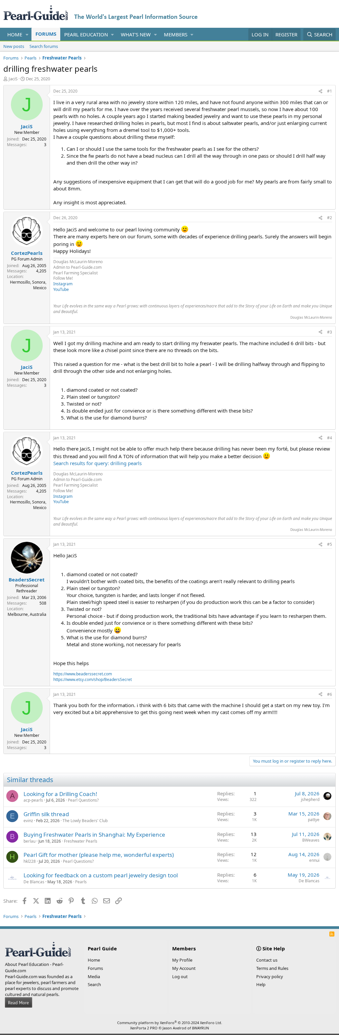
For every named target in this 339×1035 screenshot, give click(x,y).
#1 (329, 91)
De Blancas (34, 882)
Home (14, 34)
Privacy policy (269, 976)
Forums (45, 33)
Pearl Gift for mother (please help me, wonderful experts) (99, 854)
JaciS (13, 79)
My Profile (182, 960)
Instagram (63, 284)
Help (261, 984)
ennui (314, 860)
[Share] (320, 91)
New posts (13, 46)
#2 (329, 217)
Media (94, 976)
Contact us (266, 960)
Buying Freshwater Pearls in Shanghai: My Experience (94, 834)
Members (175, 34)
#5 (329, 544)
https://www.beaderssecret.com (82, 674)
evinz (28, 820)
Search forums (43, 46)
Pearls (81, 882)
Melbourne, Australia (27, 614)
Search (94, 984)
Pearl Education (86, 34)
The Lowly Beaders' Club (85, 820)
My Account (184, 968)
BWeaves (310, 840)
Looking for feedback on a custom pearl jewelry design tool (101, 875)
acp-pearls (33, 800)
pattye (313, 819)
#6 (329, 694)
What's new (136, 34)
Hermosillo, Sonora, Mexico (28, 285)
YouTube (61, 289)
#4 (329, 438)
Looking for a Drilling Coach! (60, 794)
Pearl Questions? (83, 800)
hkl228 (30, 861)
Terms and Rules (272, 968)
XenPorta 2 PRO (144, 1027)
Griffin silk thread (46, 814)
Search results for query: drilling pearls (97, 463)
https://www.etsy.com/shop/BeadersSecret (92, 679)
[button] (27, 34)
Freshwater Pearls (80, 841)
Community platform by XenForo (169, 1022)
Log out (180, 976)
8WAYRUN (200, 1027)
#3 (329, 332)
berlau (29, 841)
